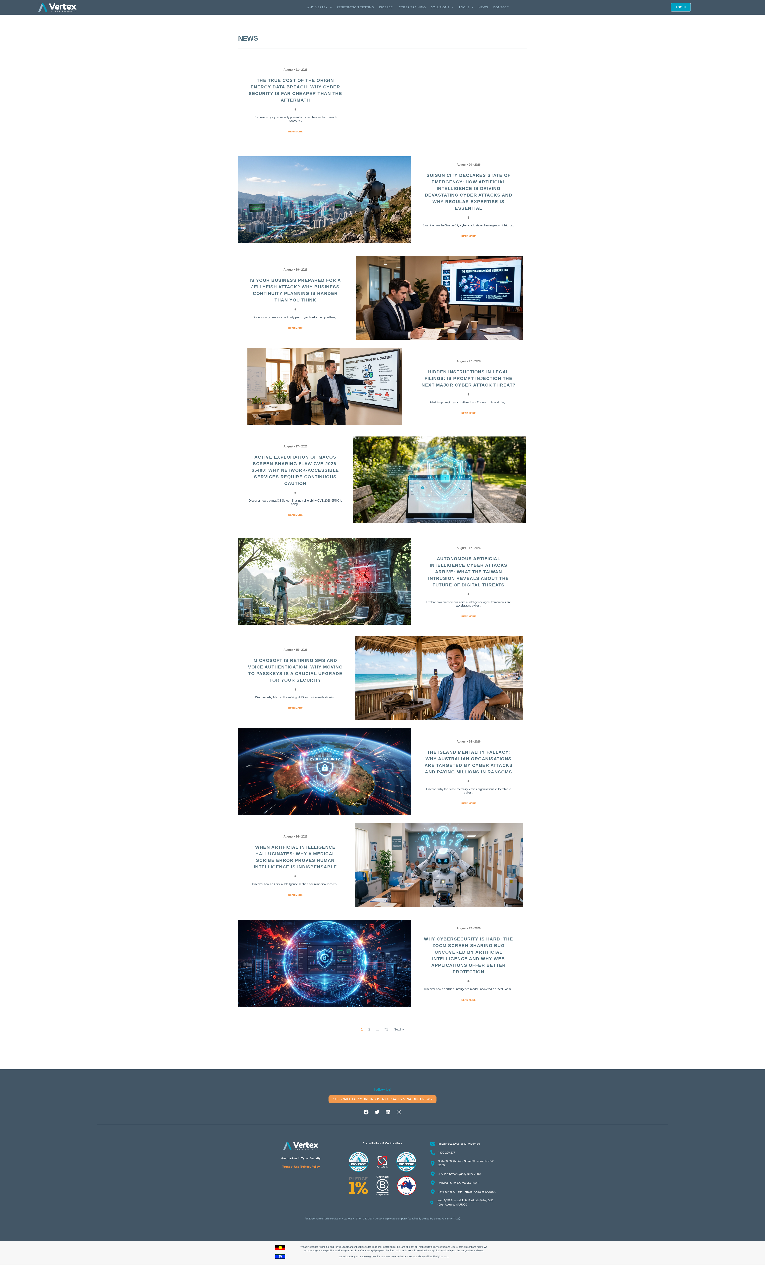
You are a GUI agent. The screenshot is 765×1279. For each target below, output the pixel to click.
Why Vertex (317, 7)
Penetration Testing (355, 7)
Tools (464, 7)
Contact (501, 7)
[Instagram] (399, 1112)
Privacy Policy (310, 1166)
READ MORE (295, 131)
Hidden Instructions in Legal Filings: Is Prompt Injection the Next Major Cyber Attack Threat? (469, 378)
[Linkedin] (388, 1112)
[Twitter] (377, 1112)
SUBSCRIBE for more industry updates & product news (382, 1099)
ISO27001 (386, 7)
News (483, 7)
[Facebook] (366, 1112)
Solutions (440, 7)
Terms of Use (290, 1166)
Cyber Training (412, 7)
